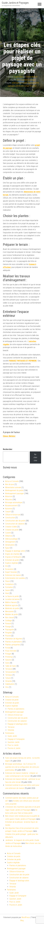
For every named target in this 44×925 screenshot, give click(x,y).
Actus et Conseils (12, 481)
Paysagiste (9, 629)
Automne (8, 508)
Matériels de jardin (12, 608)
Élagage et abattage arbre (15, 551)
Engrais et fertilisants (13, 557)
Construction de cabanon (14, 524)
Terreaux (8, 675)
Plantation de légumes (13, 639)
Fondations (9, 584)
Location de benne (12, 599)
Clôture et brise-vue (12, 515)
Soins (7, 663)
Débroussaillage (11, 539)
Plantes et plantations (13, 642)
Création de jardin (12, 530)
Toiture (8, 678)
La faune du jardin (12, 596)
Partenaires (9, 733)
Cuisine (8, 533)
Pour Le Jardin (13, 745)
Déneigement (10, 542)
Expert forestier (11, 572)
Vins (7, 687)
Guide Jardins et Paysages (15, 2)
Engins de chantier (12, 554)
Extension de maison (13, 575)
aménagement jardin (19, 83)
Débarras (8, 536)
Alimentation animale (13, 487)
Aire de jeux (9, 484)
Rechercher (7, 449)
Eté (6, 566)
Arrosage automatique (13, 502)
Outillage (8, 620)
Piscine (8, 636)
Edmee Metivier (32, 77)
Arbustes (8, 499)
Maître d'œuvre (11, 602)
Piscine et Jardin (14, 748)
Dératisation (9, 545)
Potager (8, 654)
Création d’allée (11, 527)
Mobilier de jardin (11, 614)
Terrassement (10, 672)
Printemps (9, 657)
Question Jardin (13, 742)
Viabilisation (9, 684)
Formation (9, 587)
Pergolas (8, 632)
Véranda (8, 681)
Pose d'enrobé (10, 651)
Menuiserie (9, 611)
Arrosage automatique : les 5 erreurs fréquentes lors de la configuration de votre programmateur (22, 767)
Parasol (8, 623)
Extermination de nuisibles (15, 578)
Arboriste (8, 496)
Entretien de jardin (12, 560)
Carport (8, 511)
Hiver (7, 593)
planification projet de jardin (25, 86)
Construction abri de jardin (15, 521)
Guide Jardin (12, 736)
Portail (7, 648)
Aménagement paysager (26, 80)
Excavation (9, 569)
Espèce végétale (11, 563)
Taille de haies (10, 666)
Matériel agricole (11, 605)
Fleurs (7, 581)
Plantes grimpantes (12, 645)
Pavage (8, 626)
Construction (10, 517)
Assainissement (11, 505)
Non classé (9, 617)
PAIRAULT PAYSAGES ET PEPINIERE (23, 361)
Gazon (7, 590)
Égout (7, 548)
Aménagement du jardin (14, 490)
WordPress (25, 917)
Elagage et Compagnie (16, 739)
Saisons (8, 660)
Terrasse (8, 669)
